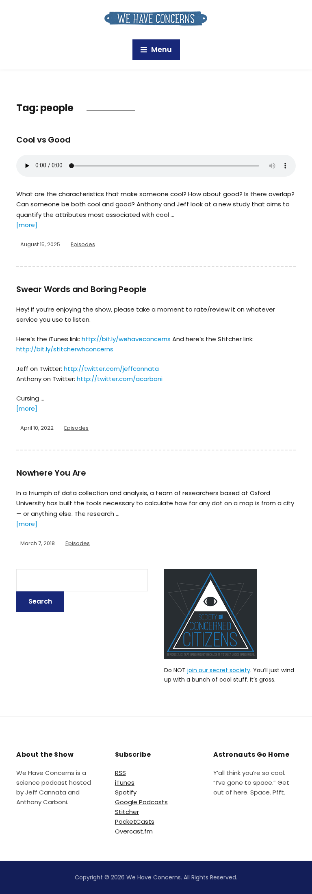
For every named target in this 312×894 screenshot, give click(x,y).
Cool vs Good (43, 139)
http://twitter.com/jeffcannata (111, 368)
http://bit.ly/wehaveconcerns (126, 339)
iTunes (124, 782)
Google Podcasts (141, 802)
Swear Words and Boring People (81, 289)
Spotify (125, 792)
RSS (120, 772)
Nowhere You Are (51, 472)
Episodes (83, 244)
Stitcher (127, 811)
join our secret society (218, 670)
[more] (26, 225)
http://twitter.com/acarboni (119, 378)
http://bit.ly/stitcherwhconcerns (64, 349)
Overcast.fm (134, 831)
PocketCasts (134, 821)
